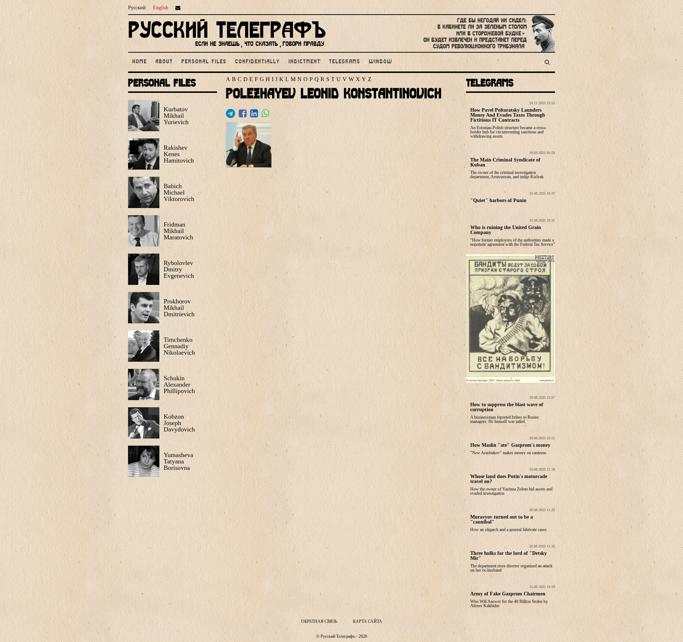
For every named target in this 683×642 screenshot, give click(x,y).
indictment (304, 62)
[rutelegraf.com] (227, 49)
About (164, 62)
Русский (137, 7)
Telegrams (344, 62)
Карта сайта (367, 621)
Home (139, 62)
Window (380, 62)
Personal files (204, 62)
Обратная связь (319, 621)
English (160, 7)
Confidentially (257, 62)
